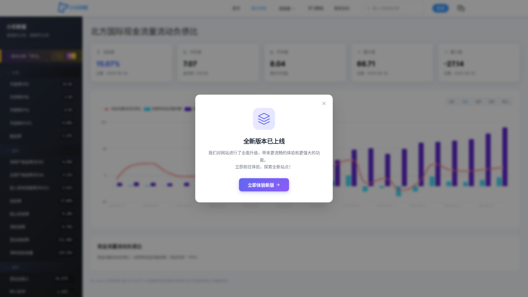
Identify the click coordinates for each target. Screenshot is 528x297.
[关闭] (324, 103)
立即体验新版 (261, 185)
